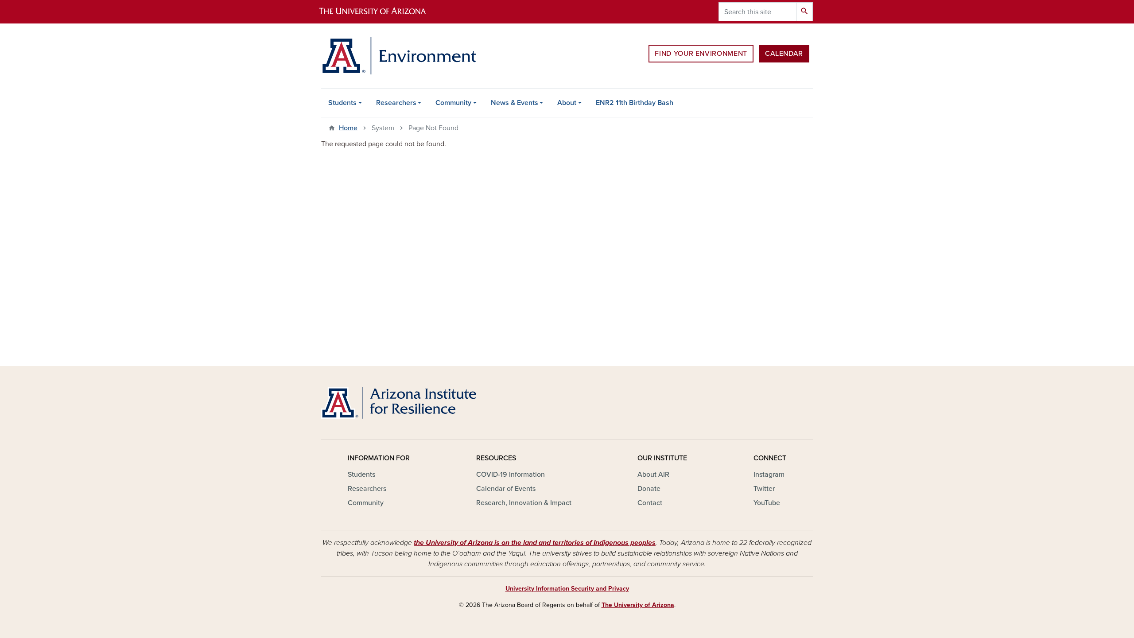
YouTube (766, 502)
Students (342, 102)
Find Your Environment (701, 53)
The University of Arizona (638, 605)
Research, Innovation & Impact (523, 502)
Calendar (784, 53)
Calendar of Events (506, 488)
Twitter (764, 488)
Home (348, 128)
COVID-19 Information (510, 474)
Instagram (768, 474)
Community (453, 102)
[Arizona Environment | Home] (398, 55)
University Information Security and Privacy (567, 588)
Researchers (396, 102)
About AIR (653, 474)
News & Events (514, 102)
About (566, 102)
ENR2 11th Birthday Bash (634, 102)
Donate (648, 488)
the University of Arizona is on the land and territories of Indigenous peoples (535, 542)
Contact (649, 502)
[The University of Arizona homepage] (380, 11)
